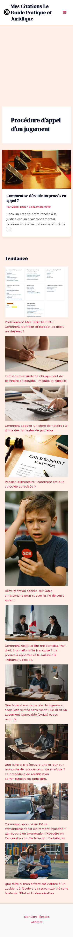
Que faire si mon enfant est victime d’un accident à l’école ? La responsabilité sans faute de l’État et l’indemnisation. (36, 888)
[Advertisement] (36, 63)
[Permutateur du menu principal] (65, 12)
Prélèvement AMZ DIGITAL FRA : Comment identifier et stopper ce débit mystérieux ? (34, 326)
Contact (36, 922)
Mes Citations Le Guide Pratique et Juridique (31, 12)
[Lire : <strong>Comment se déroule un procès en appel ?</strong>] (36, 169)
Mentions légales (36, 917)
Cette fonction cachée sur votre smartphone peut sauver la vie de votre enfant (34, 595)
